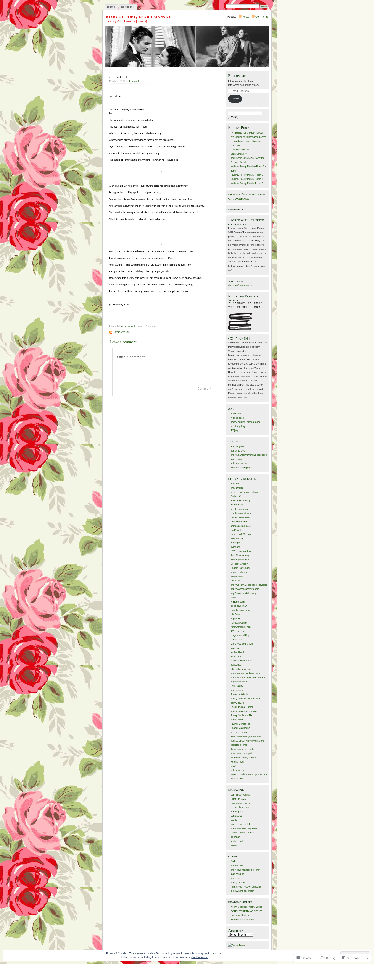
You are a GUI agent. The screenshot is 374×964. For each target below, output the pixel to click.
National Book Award (241, 660)
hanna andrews (239, 572)
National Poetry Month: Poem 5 (247, 174)
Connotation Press (240, 803)
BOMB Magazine (239, 799)
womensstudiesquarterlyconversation (250, 774)
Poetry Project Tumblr (242, 707)
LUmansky (135, 81)
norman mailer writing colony (245, 673)
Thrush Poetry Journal (242, 832)
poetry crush (237, 703)
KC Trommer (237, 631)
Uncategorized (127, 326)
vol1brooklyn (237, 770)
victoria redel (237, 761)
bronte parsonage (240, 509)
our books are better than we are (248, 677)
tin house (235, 837)
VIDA (233, 766)
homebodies (237, 865)
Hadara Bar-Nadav (240, 568)
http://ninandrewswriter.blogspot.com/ (250, 455)
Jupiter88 (235, 618)
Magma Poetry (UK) (241, 824)
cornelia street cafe (241, 526)
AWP (233, 861)
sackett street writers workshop (247, 740)
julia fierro (235, 614)
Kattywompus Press (241, 626)
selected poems (239, 463)
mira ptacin (236, 656)
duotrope (235, 542)
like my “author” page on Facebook (246, 196)
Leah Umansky (239, 153)
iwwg (233, 597)
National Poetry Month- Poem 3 (247, 183)
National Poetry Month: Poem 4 (247, 179)
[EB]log (234, 430)
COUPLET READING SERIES (246, 911)
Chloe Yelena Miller (240, 517)
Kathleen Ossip (239, 622)
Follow (235, 98)
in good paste (238, 417)
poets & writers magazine (244, 828)
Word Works (237, 778)
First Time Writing (240, 555)
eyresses (235, 547)
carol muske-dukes (241, 513)
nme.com (235, 878)
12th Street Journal (240, 794)
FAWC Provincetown (241, 551)
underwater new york (242, 753)
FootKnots (236, 413)
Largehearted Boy (240, 635)
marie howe (237, 459)
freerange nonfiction (241, 559)
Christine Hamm (239, 521)
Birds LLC (236, 496)
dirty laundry (237, 538)
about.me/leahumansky (240, 285)
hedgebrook (237, 576)
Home (111, 6)
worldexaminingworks (242, 467)
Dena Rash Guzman (241, 534)
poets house (237, 719)
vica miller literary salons (243, 757)
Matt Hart (235, 648)
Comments (261, 16)
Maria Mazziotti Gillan (242, 643)
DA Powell (236, 530)
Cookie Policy (199, 957)
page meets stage (240, 681)
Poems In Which (239, 694)
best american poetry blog (244, 492)
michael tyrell (237, 652)
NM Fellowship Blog (241, 669)
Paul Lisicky (237, 686)
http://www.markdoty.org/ (243, 593)
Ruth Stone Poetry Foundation (246, 736)
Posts (245, 16)
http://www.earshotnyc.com (245, 589)
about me (127, 6)
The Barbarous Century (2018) (247, 132)
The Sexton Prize (240, 149)
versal (234, 845)
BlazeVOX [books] (240, 500)
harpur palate (237, 811)
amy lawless (237, 487)
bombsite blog (238, 450)
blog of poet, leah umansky (138, 16)
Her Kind (235, 580)
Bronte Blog (237, 504)
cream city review (240, 807)
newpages (236, 664)
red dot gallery (238, 426)
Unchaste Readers (240, 915)
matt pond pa (237, 874)
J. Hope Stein (238, 601)
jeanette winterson (240, 610)
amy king (235, 483)
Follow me (237, 75)
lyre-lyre (235, 820)
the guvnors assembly (242, 749)
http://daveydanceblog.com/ (245, 869)
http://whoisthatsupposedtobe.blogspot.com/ (254, 584)
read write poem (239, 732)
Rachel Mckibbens (240, 728)
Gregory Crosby (239, 563)
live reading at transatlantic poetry (248, 137)
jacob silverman (239, 605)
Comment (204, 388)
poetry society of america (244, 711)
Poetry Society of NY (241, 715)
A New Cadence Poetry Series (246, 907)
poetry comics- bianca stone (245, 422)
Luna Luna (236, 639)
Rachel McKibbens (240, 724)
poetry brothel (238, 882)
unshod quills (237, 841)
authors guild (237, 446)
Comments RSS (122, 332)
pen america (237, 690)
